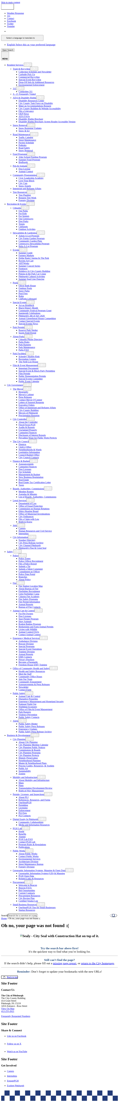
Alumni (22, 836)
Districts (22, 444)
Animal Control (26, 171)
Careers (22, 528)
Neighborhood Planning (30, 760)
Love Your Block (26, 180)
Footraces (23, 268)
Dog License (24, 169)
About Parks (18, 336)
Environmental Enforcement (31, 85)
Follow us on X (18, 1044)
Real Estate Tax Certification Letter (35, 482)
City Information (20, 537)
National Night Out (27, 704)
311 (14, 88)
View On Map (7, 1008)
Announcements (26, 464)
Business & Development (18, 735)
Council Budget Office (29, 455)
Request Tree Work (27, 197)
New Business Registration (31, 477)
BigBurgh (23, 162)
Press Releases (25, 397)
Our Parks (23, 211)
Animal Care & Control (23, 610)
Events (16, 250)
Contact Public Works (29, 856)
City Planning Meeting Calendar (33, 745)
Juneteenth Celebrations (29, 313)
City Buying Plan (27, 898)
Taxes (21, 485)
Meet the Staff (25, 674)
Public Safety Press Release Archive (35, 731)
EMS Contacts (25, 657)
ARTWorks (24, 263)
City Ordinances (26, 516)
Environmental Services (29, 859)
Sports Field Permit (27, 333)
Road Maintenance (21, 134)
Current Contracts (27, 893)
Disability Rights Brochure (31, 119)
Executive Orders (27, 405)
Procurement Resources (29, 895)
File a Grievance (26, 111)
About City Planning (28, 742)
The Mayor (18, 389)
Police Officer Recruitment (31, 561)
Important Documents (28, 368)
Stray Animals (25, 621)
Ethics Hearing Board (28, 511)
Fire (14, 583)
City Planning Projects (29, 755)
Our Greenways (26, 218)
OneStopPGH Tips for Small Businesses (37, 907)
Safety (10, 551)
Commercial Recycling (29, 77)
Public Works (19, 851)
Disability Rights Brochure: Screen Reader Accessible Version (47, 121)
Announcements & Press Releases (34, 684)
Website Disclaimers (47, 1097)
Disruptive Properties (28, 699)
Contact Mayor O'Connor (30, 400)
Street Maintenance (27, 140)
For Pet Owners (26, 613)
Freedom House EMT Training (33, 665)
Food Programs (20, 154)
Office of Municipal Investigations (34, 514)
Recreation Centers (27, 359)
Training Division (27, 651)
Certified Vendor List (28, 901)
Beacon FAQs (25, 888)
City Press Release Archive (31, 543)
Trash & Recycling (21, 69)
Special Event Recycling (30, 79)
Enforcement (24, 810)
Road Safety (24, 148)
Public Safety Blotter (28, 724)
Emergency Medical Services (26, 638)
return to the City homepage (97, 963)
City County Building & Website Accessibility (40, 108)
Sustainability (25, 771)
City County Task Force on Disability (36, 103)
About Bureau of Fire (28, 588)
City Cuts (23, 183)
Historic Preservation (28, 758)
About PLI (23, 797)
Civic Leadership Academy (31, 178)
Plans (21, 785)
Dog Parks (23, 221)
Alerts (15, 721)
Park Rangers (25, 344)
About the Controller (28, 422)
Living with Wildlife (28, 629)
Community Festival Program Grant (35, 310)
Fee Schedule (25, 472)
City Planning (19, 739)
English (28, 31)
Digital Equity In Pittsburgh (25, 819)
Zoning (22, 773)
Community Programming (25, 175)
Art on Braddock (26, 305)
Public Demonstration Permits (32, 376)
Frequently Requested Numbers (15, 1016)
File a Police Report (28, 564)
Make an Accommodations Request (35, 106)
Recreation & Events (16, 204)
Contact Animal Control (29, 634)
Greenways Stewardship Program (34, 243)
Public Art (23, 768)
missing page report (64, 963)
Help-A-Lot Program (28, 246)
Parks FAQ (24, 350)
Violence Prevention (28, 714)
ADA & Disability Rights (24, 97)
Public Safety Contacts (29, 717)
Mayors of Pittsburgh (28, 413)
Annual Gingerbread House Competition (37, 318)
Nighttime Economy (28, 707)
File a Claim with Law (29, 519)
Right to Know (25, 522)
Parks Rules (24, 342)
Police (15, 555)
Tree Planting (25, 195)
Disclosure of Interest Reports (32, 435)
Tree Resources (20, 192)
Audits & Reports (27, 427)
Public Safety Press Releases (32, 726)
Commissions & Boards (29, 750)
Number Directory (27, 540)
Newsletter (23, 687)
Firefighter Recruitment (29, 591)
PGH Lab (17, 828)
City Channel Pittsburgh (30, 545)
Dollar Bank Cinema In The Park (34, 258)
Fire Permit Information (29, 602)
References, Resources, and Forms (34, 800)
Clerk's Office (25, 447)
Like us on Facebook (20, 1036)
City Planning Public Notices (32, 747)
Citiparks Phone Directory (31, 339)
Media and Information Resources (34, 825)
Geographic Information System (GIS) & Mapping (42, 873)
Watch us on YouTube (21, 1051)
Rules (21, 296)
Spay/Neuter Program (28, 619)
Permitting (23, 805)
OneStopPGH (25, 802)
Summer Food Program (29, 159)
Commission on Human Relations (34, 508)
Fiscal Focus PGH (27, 424)
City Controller (20, 419)
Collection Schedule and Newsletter (35, 72)
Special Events (19, 302)
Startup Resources (27, 910)
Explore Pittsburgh (15, 1085)
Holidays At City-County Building (34, 271)
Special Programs (27, 646)
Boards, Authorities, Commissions (28, 488)
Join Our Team (25, 679)
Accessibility (65, 1097)
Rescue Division (26, 644)
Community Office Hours (30, 676)
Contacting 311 (26, 91)
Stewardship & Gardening (25, 233)
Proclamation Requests (29, 415)
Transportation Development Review (35, 788)
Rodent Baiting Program (30, 624)
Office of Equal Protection (31, 506)
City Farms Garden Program (32, 238)
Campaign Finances (28, 432)
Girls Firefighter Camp (29, 594)
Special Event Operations (30, 649)
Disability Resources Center (31, 100)
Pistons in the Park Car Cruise (32, 274)
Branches (23, 577)
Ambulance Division (28, 641)
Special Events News (28, 323)
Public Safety (19, 693)
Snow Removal (20, 125)
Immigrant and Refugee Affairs (27, 188)
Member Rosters (26, 491)
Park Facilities (19, 353)
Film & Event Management (25, 365)
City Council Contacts (29, 457)
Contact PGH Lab (27, 842)
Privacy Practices (26, 659)
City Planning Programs (29, 752)
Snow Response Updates (30, 128)
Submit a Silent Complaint (31, 569)
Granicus (80, 1099)
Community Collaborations (31, 822)
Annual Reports (26, 604)
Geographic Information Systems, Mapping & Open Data (39, 870)
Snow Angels (25, 186)
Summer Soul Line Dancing (31, 279)
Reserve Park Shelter (28, 330)
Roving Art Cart (26, 260)
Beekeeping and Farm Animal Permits (36, 626)
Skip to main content (10, 2)
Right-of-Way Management (31, 790)
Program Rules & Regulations (32, 844)
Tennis (22, 224)
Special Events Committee (31, 379)
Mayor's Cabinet (26, 394)
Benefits (22, 834)
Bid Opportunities (27, 890)
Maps (21, 783)
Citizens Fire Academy (29, 596)
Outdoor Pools (25, 288)
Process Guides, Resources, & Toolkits (36, 766)
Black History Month (28, 308)
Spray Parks (24, 291)
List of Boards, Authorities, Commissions (37, 497)
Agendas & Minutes (28, 494)
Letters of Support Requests (31, 402)
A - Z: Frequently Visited (24, 94)
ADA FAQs (24, 116)
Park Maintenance (27, 347)
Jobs (15, 525)
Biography (23, 392)
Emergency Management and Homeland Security (41, 701)
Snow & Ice (24, 131)
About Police (25, 579)
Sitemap (77, 1097)
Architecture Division (28, 861)
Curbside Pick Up (27, 74)
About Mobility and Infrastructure (34, 780)
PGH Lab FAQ (26, 839)
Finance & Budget (21, 461)
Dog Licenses (25, 469)
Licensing (23, 808)
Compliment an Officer (29, 571)
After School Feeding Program (33, 157)
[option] (62, 31)
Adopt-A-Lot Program (29, 236)
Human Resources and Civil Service (35, 531)
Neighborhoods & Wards (30, 449)
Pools (15, 282)
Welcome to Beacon (28, 885)
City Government (15, 385)
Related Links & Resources (31, 878)
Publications (24, 847)
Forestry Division (27, 200)
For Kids (23, 213)
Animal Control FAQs (29, 632)
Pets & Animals (20, 166)
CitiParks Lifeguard (28, 299)
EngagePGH (13, 1081)
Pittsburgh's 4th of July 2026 (32, 316)
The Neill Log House (28, 361)
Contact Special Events (29, 321)
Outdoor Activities (27, 229)
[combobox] (22, 38)
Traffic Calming (26, 137)
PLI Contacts (25, 815)
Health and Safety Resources (32, 671)
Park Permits (18, 327)
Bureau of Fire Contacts (29, 607)
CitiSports (23, 226)
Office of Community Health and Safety (31, 668)
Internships (24, 533)
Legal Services (19, 500)
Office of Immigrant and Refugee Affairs (37, 407)
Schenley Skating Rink (29, 356)
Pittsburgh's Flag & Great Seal (32, 548)
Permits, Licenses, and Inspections (28, 794)
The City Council (21, 441)
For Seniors (24, 216)
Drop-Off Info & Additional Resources (36, 82)
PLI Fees (23, 813)
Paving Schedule (26, 142)
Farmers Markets (26, 255)
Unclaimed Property (28, 430)
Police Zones (24, 558)
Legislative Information (29, 452)
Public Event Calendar (29, 381)
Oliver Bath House (27, 285)
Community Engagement (30, 682)
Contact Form (25, 689)
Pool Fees (23, 293)
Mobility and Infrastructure (25, 777)
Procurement (18, 882)
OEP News (24, 114)
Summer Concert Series (29, 266)
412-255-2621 (7, 1011)
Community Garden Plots (30, 241)
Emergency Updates (28, 729)
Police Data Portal (27, 574)
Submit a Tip (24, 566)
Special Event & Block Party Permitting (37, 371)
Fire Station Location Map (31, 586)
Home (21, 831)
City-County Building (29, 410)
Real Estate (24, 480)
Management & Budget (29, 474)
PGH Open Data (26, 876)
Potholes (22, 145)
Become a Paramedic (28, 662)
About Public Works (28, 853)
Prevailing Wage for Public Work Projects (38, 438)
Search (4, 915)
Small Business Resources (25, 904)
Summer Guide (26, 253)
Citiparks (17, 208)
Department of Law (28, 503)
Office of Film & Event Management (35, 709)
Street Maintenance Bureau (31, 864)
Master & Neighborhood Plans (33, 763)
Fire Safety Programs (28, 599)
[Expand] (28, 65)
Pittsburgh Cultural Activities (32, 276)
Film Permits (24, 373)
